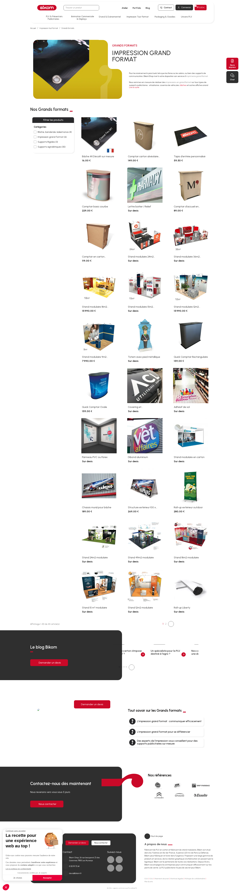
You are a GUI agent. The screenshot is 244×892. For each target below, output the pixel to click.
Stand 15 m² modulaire (94, 607)
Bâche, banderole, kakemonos (55, 132)
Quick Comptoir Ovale (94, 407)
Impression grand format (52, 137)
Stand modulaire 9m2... (95, 356)
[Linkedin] (119, 859)
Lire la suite (134, 87)
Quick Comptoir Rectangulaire (191, 356)
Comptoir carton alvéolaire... (144, 156)
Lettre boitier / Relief (139, 206)
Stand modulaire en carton (189, 457)
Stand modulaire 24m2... (141, 256)
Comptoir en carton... (94, 256)
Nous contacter (47, 804)
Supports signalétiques (52, 146)
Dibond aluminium (138, 457)
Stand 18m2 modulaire (186, 557)
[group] (127, 651)
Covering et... (135, 407)
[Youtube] (110, 868)
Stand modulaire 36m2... (187, 256)
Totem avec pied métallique (144, 356)
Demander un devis (50, 662)
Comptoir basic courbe (95, 206)
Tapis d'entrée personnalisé (189, 156)
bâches (183, 85)
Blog (148, 8)
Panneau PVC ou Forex (95, 457)
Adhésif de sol (182, 407)
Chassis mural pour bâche (96, 507)
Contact (168, 7)
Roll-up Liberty (182, 607)
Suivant (171, 624)
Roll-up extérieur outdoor (188, 507)
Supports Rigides (48, 142)
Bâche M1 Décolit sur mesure (98, 156)
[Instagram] (119, 868)
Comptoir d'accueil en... (187, 206)
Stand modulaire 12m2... (187, 306)
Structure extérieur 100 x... (142, 507)
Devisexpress (232, 66)
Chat (232, 80)
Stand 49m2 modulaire (141, 557)
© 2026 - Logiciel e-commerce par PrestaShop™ (122, 888)
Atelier (125, 8)
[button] (112, 667)
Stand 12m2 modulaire (140, 607)
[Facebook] (110, 859)
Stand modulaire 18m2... (95, 306)
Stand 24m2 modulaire (95, 557)
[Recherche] (96, 7)
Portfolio (137, 8)
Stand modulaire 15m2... (141, 306)
